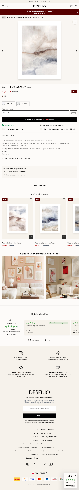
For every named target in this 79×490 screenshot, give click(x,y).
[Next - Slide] (76, 51)
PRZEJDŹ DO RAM (39, 185)
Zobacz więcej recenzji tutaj (39, 340)
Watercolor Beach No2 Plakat (35, 17)
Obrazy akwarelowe (15, 17)
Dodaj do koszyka (39, 119)
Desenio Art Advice (47, 429)
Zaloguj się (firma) (32, 458)
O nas (36, 429)
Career (35, 440)
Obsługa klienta (46, 433)
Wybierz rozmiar (8, 109)
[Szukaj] (7, 6)
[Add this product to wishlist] (74, 22)
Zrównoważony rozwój (30, 444)
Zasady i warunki (46, 440)
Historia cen (6, 154)
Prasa (36, 433)
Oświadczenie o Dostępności (28, 447)
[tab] (13, 83)
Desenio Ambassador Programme (26, 451)
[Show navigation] (3, 6)
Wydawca (35, 437)
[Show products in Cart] (76, 6)
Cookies (43, 444)
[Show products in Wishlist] (71, 6)
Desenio (45, 484)
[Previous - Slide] (2, 51)
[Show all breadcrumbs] (4, 17)
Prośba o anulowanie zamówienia (52, 451)
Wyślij (39, 416)
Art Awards (34, 454)
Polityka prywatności (48, 447)
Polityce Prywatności (48, 422)
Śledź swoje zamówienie (49, 437)
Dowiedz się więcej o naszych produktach (16, 158)
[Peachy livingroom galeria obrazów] (23, 277)
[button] (73, 112)
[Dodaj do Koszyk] (31, 237)
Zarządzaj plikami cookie (49, 454)
